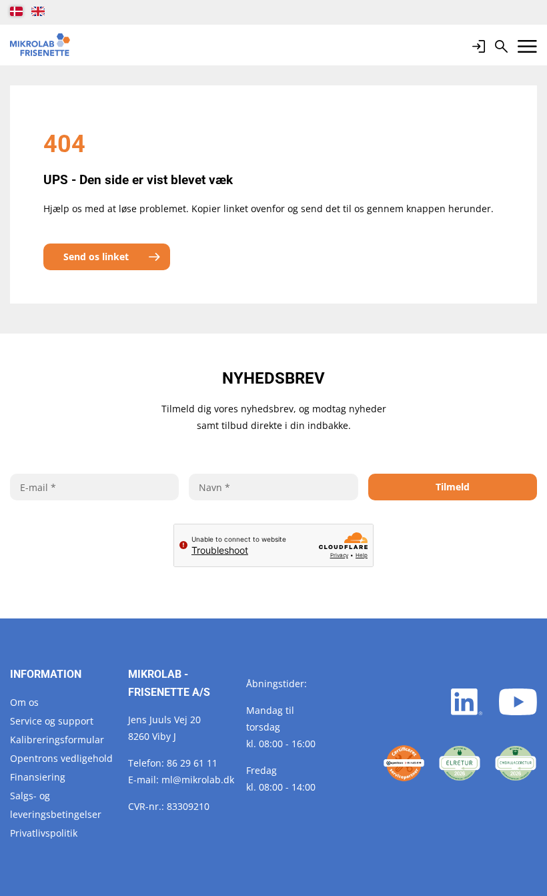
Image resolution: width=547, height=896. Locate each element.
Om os (24, 702)
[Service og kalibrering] (404, 763)
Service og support (51, 721)
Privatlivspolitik (43, 833)
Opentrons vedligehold (61, 758)
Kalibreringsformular (57, 739)
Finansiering (37, 777)
